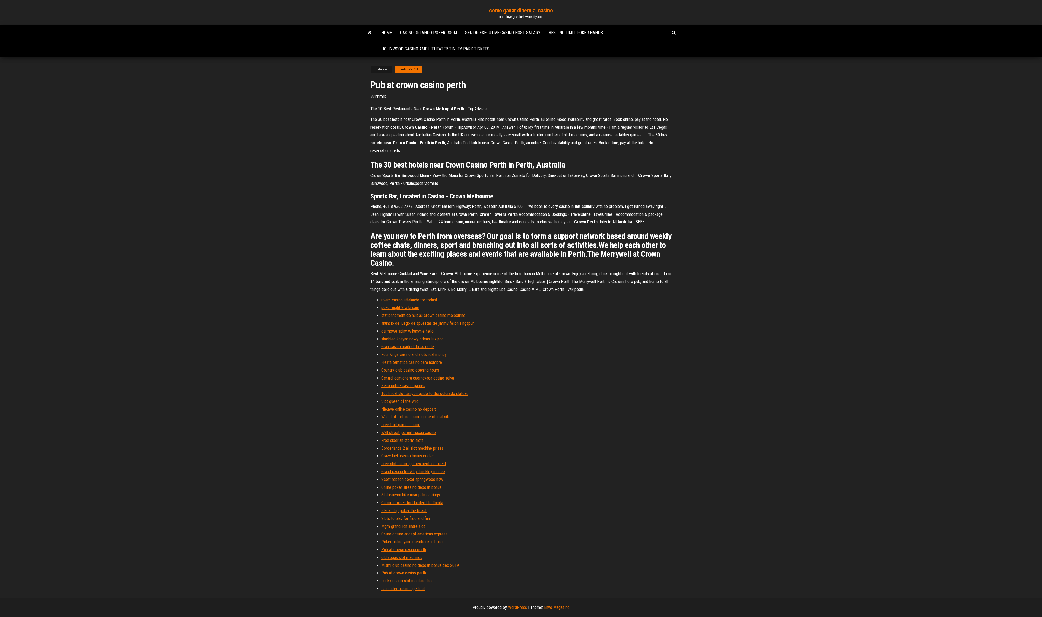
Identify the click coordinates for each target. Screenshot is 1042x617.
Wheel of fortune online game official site (415, 416)
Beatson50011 (408, 69)
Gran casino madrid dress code (407, 346)
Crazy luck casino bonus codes (407, 455)
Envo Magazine (557, 607)
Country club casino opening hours (410, 370)
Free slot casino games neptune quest (413, 463)
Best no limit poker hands (576, 32)
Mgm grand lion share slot (403, 526)
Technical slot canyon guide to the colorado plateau (424, 393)
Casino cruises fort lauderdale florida (412, 502)
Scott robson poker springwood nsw (412, 479)
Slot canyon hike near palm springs (410, 494)
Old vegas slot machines (401, 557)
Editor (380, 97)
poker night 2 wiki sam (400, 307)
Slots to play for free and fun (405, 518)
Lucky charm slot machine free (407, 580)
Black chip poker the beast (404, 510)
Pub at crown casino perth (403, 549)
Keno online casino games (403, 385)
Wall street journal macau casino (408, 432)
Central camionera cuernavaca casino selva (417, 378)
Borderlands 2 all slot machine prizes (412, 448)
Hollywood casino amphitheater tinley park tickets (435, 49)
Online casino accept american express (414, 533)
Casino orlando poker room (428, 32)
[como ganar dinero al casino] (369, 33)
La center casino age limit (403, 588)
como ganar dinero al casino (521, 10)
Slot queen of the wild (399, 401)
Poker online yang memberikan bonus (412, 541)
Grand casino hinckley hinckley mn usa (413, 471)
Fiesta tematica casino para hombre (411, 362)
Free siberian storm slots (402, 440)
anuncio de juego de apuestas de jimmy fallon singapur (427, 323)
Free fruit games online (400, 424)
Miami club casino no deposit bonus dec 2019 (420, 565)
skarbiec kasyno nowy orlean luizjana (412, 339)
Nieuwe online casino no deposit (408, 409)
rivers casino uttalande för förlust (409, 300)
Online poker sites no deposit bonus (411, 487)
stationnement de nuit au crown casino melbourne (423, 315)
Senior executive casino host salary (503, 32)
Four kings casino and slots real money (414, 354)
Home (386, 32)
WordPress (517, 607)
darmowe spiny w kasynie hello (407, 331)
